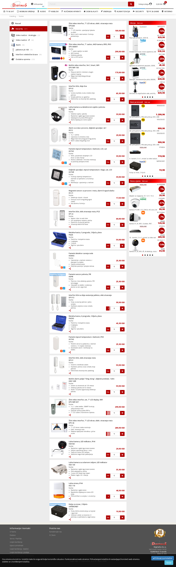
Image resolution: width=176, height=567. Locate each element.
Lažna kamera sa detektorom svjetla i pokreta (87, 107)
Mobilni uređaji (27, 11)
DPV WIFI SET (74, 402)
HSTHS (71, 339)
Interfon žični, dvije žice (78, 86)
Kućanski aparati (72, 11)
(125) (33, 59)
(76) (31, 50)
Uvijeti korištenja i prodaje (19, 552)
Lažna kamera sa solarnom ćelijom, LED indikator (88, 462)
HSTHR (71, 172)
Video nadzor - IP (25, 40)
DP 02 (71, 88)
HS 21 (71, 193)
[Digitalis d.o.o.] (19, 4)
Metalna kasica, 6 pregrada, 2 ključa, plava (85, 316)
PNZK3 (71, 318)
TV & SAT (9, 11)
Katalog (13, 16)
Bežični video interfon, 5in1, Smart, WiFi (84, 65)
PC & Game (153, 11)
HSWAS (71, 256)
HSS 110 (72, 485)
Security (139, 11)
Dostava (13, 535)
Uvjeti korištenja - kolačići (19, 549)
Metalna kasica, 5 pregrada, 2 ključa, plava (85, 232)
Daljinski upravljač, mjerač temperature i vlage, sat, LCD (90, 170)
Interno (167, 11)
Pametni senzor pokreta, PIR (80, 274)
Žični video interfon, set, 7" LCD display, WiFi (86, 400)
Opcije (168, 562)
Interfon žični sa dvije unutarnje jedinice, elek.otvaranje (90, 295)
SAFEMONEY (73, 506)
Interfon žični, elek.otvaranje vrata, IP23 (84, 211)
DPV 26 (71, 423)
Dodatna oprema (25, 59)
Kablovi (54, 11)
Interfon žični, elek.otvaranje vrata (82, 358)
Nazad (18, 23)
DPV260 (72, 26)
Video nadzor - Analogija (28, 35)
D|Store (52, 535)
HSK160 (72, 444)
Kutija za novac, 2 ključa (78, 504)
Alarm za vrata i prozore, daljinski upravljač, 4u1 (87, 128)
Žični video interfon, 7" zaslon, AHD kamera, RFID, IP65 (90, 44)
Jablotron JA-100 (24, 49)
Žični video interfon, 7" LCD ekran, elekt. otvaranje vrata (90, 23)
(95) (40, 55)
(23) (39, 35)
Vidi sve (140, 23)
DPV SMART (73, 47)
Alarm (20, 45)
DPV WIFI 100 (74, 67)
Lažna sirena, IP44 (76, 483)
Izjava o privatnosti (16, 545)
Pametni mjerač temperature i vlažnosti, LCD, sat (88, 149)
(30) (23, 45)
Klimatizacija (123, 11)
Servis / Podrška (16, 538)
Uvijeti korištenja (16, 542)
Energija (107, 11)
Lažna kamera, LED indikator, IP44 (82, 441)
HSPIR (71, 276)
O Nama (13, 532)
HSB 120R (72, 381)
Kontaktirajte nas (55, 532)
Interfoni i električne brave (29, 54)
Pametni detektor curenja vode (81, 253)
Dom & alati (92, 11)
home (21, 16)
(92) (32, 40)
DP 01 (71, 360)
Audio (42, 11)
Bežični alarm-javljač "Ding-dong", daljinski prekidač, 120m (91, 379)
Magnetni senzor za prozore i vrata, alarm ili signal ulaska (91, 191)
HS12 (71, 130)
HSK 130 (72, 465)
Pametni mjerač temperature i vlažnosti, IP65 (86, 337)
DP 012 (71, 297)
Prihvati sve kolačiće (163, 558)
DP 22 (71, 214)
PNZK (71, 235)
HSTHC (71, 151)
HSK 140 (72, 109)
